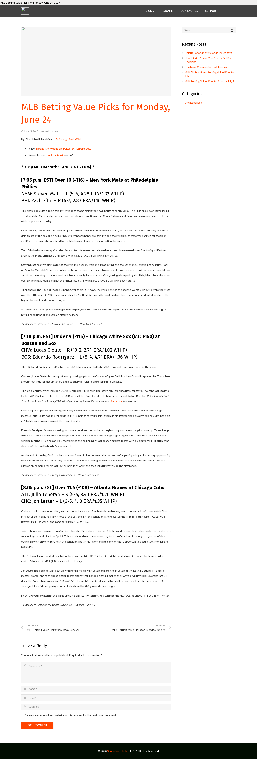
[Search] (232, 30)
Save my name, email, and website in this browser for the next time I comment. (71, 715)
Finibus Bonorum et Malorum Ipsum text (208, 52)
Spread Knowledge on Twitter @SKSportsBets (63, 148)
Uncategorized (193, 102)
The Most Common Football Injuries (206, 67)
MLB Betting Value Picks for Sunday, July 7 (209, 81)
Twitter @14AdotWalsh (69, 139)
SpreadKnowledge (118, 751)
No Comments (52, 131)
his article (116, 401)
